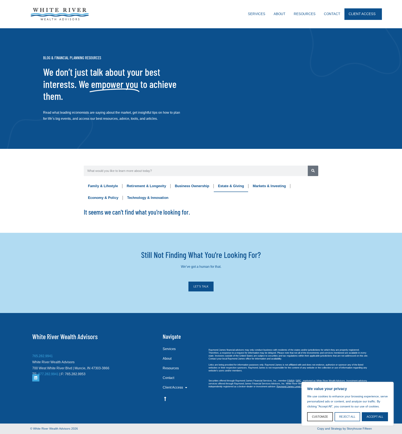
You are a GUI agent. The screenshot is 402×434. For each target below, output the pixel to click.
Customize (320, 416)
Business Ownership (192, 186)
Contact (332, 14)
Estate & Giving (231, 186)
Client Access (362, 14)
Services (256, 14)
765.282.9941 (42, 356)
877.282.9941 (48, 374)
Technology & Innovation (147, 198)
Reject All (347, 416)
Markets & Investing (269, 186)
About (279, 14)
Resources (305, 14)
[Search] (313, 171)
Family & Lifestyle (103, 186)
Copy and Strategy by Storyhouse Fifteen (344, 428)
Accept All (375, 416)
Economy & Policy (103, 198)
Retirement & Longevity (146, 186)
